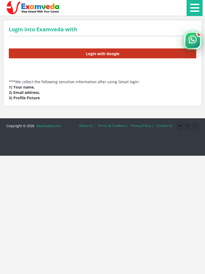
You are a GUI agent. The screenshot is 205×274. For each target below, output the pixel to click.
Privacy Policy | (142, 125)
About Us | (87, 125)
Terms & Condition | (113, 125)
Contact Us (164, 125)
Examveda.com (48, 125)
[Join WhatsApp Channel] (192, 40)
